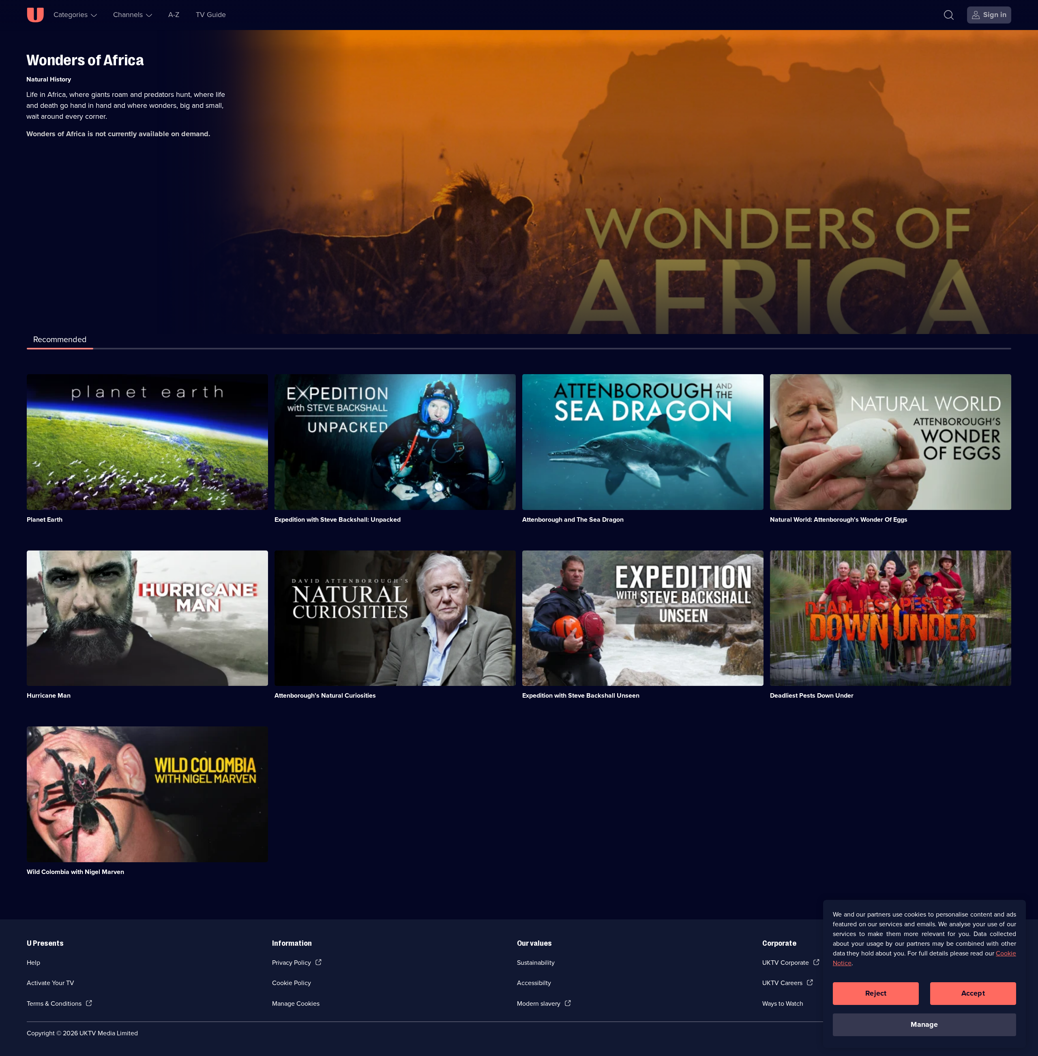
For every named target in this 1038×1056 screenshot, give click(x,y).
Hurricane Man (49, 695)
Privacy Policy (291, 962)
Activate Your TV (50, 982)
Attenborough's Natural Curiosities (325, 695)
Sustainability (536, 962)
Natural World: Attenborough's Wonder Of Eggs (838, 519)
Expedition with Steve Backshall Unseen (580, 695)
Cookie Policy (291, 982)
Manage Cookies (296, 1003)
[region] (924, 974)
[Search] (948, 15)
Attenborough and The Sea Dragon (573, 519)
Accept (973, 993)
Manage (924, 1024)
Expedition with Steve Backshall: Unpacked (338, 519)
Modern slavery (538, 1003)
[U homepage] (35, 15)
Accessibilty (534, 982)
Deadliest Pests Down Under (812, 695)
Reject (875, 993)
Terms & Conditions (54, 1003)
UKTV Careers (782, 982)
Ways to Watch (782, 1003)
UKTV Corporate (785, 962)
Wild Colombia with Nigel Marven (75, 871)
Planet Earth (44, 519)
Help (33, 962)
